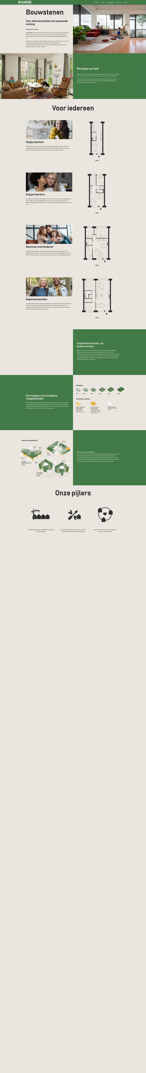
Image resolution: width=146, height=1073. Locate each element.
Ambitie (96, 2)
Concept (103, 2)
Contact (126, 2)
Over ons (118, 2)
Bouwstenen (110, 2)
